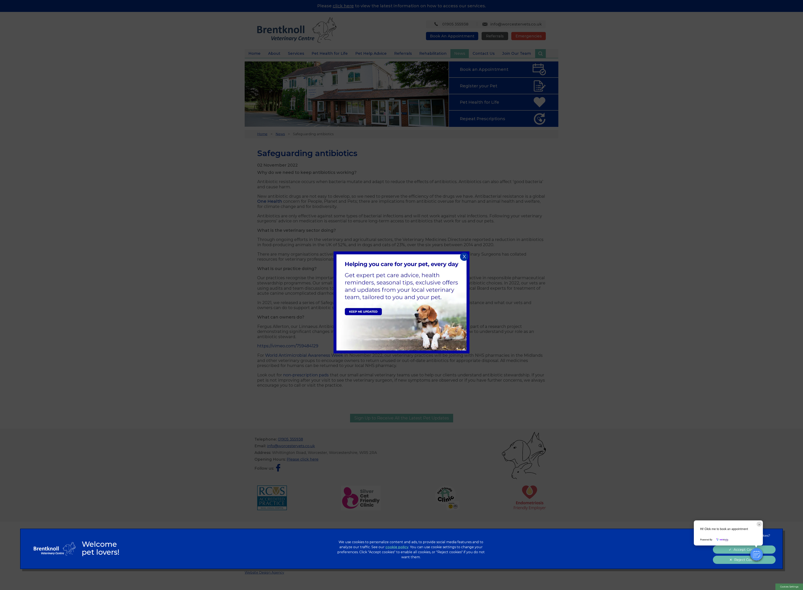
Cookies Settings (789, 586)
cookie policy (396, 547)
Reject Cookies (746, 560)
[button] (756, 554)
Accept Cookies (747, 550)
